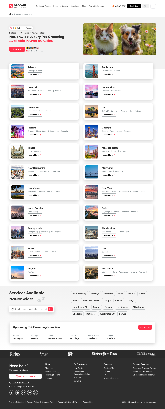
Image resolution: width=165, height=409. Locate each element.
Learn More (34, 74)
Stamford (108, 294)
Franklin (116, 212)
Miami (75, 300)
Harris (53, 252)
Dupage (37, 151)
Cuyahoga (106, 212)
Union (57, 191)
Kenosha (133, 272)
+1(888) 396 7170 (21, 383)
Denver (41, 91)
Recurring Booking (60, 6)
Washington (124, 232)
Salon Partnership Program (144, 375)
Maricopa (31, 71)
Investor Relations (111, 378)
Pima (40, 71)
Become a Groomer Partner (144, 368)
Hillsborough (53, 131)
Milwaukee (106, 272)
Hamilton (125, 212)
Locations (75, 6)
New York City (79, 294)
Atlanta (118, 300)
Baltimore (138, 111)
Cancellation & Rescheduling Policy (82, 373)
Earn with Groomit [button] (96, 6)
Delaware (44, 232)
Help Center (79, 368)
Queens (143, 191)
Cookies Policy (48, 402)
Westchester (124, 191)
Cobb (119, 131)
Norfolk (123, 151)
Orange (117, 70)
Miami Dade (41, 131)
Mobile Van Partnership (142, 371)
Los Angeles (107, 70)
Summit (134, 212)
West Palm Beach (91, 300)
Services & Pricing (43, 6)
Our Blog (77, 381)
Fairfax (31, 272)
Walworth (143, 272)
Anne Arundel (126, 111)
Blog (84, 6)
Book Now (134, 6)
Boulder (58, 91)
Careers (107, 371)
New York (105, 191)
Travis (30, 252)
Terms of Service (16, 402)
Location (48, 378)
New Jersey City (81, 307)
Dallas (37, 252)
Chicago (130, 300)
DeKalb (105, 131)
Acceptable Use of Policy (68, 402)
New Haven (116, 91)
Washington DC (107, 314)
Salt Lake (105, 252)
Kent (41, 111)
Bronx (114, 191)
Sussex (48, 111)
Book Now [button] (17, 49)
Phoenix (108, 307)
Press (106, 375)
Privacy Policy (33, 402)
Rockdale (127, 131)
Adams (49, 91)
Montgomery (107, 171)
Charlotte (77, 314)
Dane (115, 272)
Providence (106, 232)
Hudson (41, 191)
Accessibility (88, 402)
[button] (145, 6)
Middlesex (106, 151)
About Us (49, 368)
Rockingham (45, 171)
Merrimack (57, 171)
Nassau (135, 191)
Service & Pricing (52, 371)
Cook (30, 151)
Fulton (112, 131)
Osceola (64, 131)
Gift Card (77, 377)
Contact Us (109, 368)
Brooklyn (95, 294)
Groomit (17, 14)
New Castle (32, 111)
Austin (142, 294)
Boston (96, 307)
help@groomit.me (27, 376)
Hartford (105, 91)
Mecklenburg (33, 212)
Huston (131, 294)
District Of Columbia (110, 111)
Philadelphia (56, 232)
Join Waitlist (145, 327)
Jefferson (32, 91)
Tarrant (45, 252)
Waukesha (123, 272)
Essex (115, 151)
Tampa (107, 300)
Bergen (50, 191)
